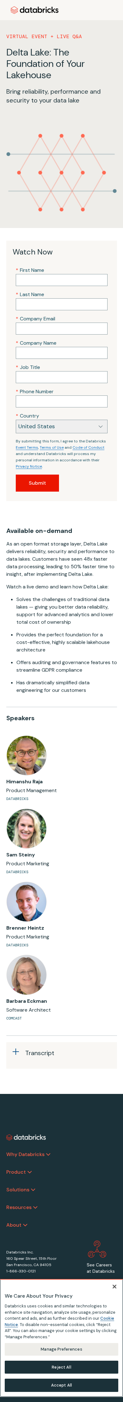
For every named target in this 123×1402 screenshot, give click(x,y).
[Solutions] (33, 1190)
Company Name (36, 343)
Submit (37, 483)
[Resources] (35, 1207)
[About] (25, 1225)
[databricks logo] (26, 1137)
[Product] (29, 1172)
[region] (61, 1338)
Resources (19, 1207)
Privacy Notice (29, 466)
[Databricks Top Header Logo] (35, 10)
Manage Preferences (61, 1349)
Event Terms (27, 447)
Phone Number (35, 391)
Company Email (35, 318)
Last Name (30, 294)
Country (27, 415)
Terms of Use (52, 447)
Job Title (28, 367)
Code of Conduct (88, 447)
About (13, 1225)
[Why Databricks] (48, 1154)
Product (16, 1172)
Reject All (61, 1367)
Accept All (61, 1385)
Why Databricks (25, 1154)
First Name (30, 270)
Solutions (17, 1189)
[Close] (114, 1287)
